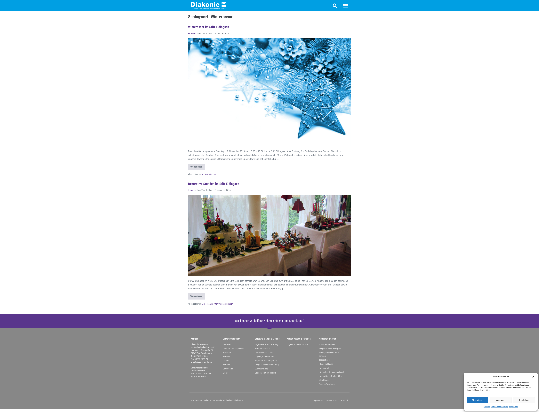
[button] (533, 376)
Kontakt (194, 338)
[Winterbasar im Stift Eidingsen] (269, 92)
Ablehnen (500, 400)
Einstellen (523, 400)
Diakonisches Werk (231, 338)
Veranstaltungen (209, 174)
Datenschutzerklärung (499, 407)
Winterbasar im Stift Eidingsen (208, 27)
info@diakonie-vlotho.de (201, 362)
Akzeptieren (477, 400)
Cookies (487, 407)
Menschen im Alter (210, 304)
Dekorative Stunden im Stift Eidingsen (213, 184)
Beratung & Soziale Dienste (267, 338)
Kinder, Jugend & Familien (299, 338)
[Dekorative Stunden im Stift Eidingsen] (269, 235)
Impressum (513, 407)
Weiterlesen (197, 166)
